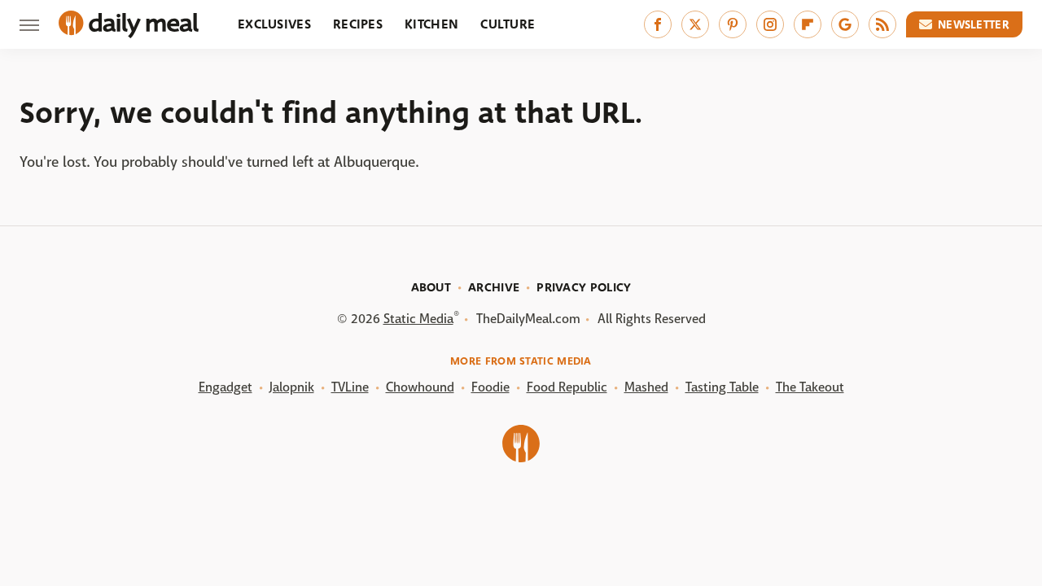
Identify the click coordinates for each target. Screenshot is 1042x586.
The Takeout (810, 387)
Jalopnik (291, 387)
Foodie (490, 387)
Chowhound (420, 387)
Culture (507, 24)
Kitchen (431, 24)
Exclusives (274, 24)
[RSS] (882, 24)
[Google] (845, 24)
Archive (493, 287)
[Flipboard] (807, 24)
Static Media (418, 318)
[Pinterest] (732, 24)
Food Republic (567, 387)
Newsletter (973, 24)
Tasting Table (722, 387)
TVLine (350, 387)
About (431, 287)
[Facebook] (658, 24)
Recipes (358, 24)
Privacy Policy (583, 287)
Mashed (646, 387)
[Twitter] (695, 24)
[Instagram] (770, 24)
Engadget (225, 387)
